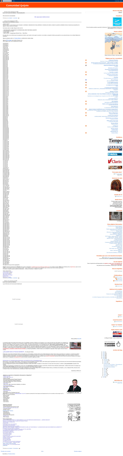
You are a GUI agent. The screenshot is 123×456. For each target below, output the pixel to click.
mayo (105, 370)
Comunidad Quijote (17, 5)
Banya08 (79, 338)
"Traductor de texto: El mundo (116, 230)
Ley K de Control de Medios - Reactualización (14, 12)
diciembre (106, 359)
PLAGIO (116, 66)
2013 (104, 353)
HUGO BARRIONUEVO (113, 70)
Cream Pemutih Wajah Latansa (111, 92)
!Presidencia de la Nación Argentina (115, 226)
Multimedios (119, 247)
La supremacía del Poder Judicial (111, 107)
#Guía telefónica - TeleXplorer (116, 234)
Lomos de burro (114, 124)
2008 (104, 376)
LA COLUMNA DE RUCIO (112, 82)
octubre (105, 361)
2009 (104, 358)
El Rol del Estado (118, 291)
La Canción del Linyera (113, 121)
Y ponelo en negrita (113, 72)
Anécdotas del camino (113, 68)
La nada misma (119, 244)
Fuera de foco (119, 290)
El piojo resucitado (118, 239)
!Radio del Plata (119, 227)
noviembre (106, 360)
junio (105, 369)
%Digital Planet (119, 235)
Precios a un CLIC (114, 119)
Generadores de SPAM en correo (11, 22)
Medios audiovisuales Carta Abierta (110, 103)
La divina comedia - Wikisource (115, 243)
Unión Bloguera (114, 106)
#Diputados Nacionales (117, 233)
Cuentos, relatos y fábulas (112, 126)
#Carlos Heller (119, 231)
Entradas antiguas (77, 451)
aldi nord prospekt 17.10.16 (112, 80)
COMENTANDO (114, 129)
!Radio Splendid (119, 228)
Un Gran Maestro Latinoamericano (111, 73)
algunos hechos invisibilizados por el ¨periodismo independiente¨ (103, 109)
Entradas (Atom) (11, 453)
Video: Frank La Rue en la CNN (9, 443)
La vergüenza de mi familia (112, 85)
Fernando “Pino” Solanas (8, 410)
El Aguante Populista (113, 60)
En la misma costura (118, 240)
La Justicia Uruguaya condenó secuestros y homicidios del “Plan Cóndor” (107, 297)
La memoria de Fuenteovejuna (111, 87)
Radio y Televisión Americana (116, 250)
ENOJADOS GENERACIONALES (111, 102)
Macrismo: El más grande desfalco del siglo (109, 61)
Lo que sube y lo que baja (112, 83)
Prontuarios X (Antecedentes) (111, 69)
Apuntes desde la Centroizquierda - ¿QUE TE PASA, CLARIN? (104, 62)
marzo (105, 373)
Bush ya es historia (118, 295)
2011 (104, 355)
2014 (104, 351)
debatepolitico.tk (114, 131)
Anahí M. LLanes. (118, 276)
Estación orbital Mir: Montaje (116, 241)
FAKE (117, 86)
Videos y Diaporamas (113, 112)
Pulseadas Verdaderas (113, 75)
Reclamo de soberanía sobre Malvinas (114, 293)
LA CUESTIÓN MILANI (113, 104)
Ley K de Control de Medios (9, 282)
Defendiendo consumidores (112, 118)
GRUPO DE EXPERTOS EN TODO (111, 65)
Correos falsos (115, 132)
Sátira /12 (120, 251)
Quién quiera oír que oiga (112, 120)
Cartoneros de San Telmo (112, 74)
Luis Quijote (119, 279)
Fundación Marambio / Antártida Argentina (113, 242)
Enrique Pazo (119, 278)
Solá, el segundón (118, 292)
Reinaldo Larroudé (118, 280)
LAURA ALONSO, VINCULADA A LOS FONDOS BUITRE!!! (106, 116)
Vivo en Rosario (114, 79)
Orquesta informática (113, 113)
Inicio (42, 451)
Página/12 (120, 249)
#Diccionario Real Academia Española (114, 232)
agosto (105, 368)
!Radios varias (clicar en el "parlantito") (114, 229)
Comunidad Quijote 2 (113, 98)
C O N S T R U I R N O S (113, 115)
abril (105, 372)
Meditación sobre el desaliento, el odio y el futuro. (108, 99)
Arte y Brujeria (115, 101)
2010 (104, 357)
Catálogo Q (115, 125)
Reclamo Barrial (114, 123)
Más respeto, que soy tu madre (115, 248)
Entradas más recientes (6, 451)
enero (105, 375)
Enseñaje (116, 77)
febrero (105, 374)
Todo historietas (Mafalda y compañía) (114, 252)
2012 (104, 354)
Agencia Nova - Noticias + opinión (115, 237)
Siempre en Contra (114, 91)
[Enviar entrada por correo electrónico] (19, 448)
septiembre (106, 363)
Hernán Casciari (114, 128)
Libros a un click (119, 245)
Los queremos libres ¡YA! (117, 246)
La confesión (119, 296)
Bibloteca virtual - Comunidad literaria (114, 238)
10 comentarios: (15, 448)
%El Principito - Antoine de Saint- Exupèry (113, 236)
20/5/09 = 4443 (119, 383)
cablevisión (5, 445)
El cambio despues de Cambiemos (111, 78)
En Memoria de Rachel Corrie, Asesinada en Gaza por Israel (105, 63)
